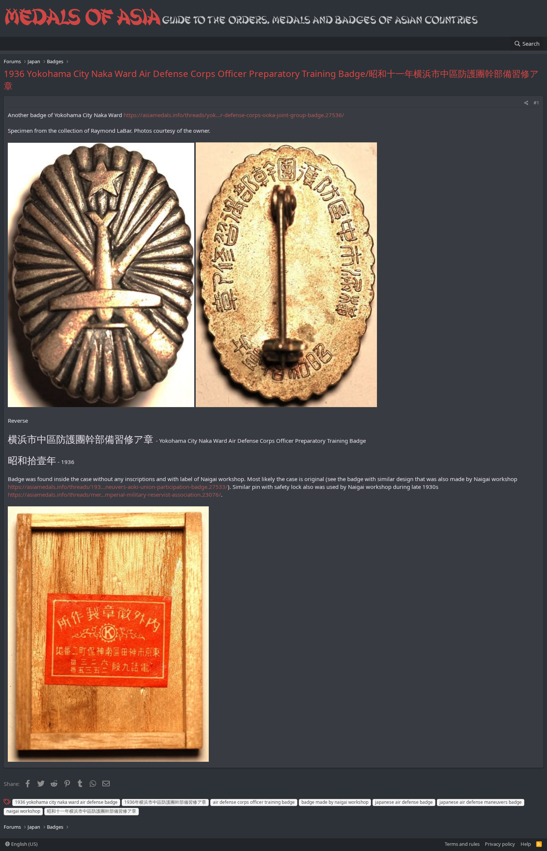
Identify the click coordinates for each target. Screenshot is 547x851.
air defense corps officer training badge (254, 802)
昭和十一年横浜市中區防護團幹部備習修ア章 (91, 811)
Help (526, 844)
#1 (536, 103)
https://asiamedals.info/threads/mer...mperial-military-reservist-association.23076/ (114, 494)
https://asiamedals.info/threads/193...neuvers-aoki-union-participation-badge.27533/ (118, 486)
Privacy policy (500, 844)
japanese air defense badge (404, 802)
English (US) (24, 844)
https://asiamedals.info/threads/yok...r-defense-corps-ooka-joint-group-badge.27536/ (234, 115)
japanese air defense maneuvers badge (480, 802)
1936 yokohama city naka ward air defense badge (66, 802)
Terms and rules (462, 844)
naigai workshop (23, 811)
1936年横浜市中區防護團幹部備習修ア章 (165, 802)
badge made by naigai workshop (334, 802)
